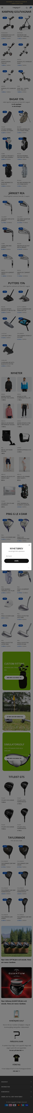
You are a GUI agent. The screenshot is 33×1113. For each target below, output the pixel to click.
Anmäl (16, 561)
